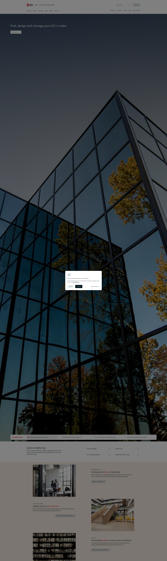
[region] (83, 280)
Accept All (79, 286)
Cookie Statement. (75, 282)
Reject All (71, 286)
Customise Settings (95, 286)
